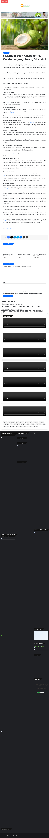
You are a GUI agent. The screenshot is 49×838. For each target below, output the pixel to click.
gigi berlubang (11, 112)
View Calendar (4, 312)
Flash (11, 424)
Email (4, 287)
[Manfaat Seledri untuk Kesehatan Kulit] (9, 249)
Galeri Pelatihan (17, 424)
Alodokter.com (10, 228)
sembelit (12, 153)
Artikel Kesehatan (11, 422)
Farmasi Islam (6, 424)
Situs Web (27, 287)
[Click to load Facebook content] (41, 635)
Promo (44, 424)
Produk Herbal (38, 424)
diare (8, 102)
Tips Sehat (36, 426)
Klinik (28, 424)
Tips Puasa (30, 426)
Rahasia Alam (6, 52)
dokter (5, 220)
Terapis (25, 426)
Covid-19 (21, 422)
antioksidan (31, 122)
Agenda (5, 422)
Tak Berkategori (19, 426)
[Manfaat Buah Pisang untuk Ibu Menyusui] (24, 249)
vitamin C (9, 80)
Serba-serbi (12, 426)
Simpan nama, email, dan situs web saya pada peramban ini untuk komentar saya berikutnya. (23, 293)
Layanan (32, 424)
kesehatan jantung (11, 188)
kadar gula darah (24, 167)
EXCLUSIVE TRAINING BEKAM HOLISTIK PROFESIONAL (20, 306)
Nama (4, 282)
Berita (17, 422)
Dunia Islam (41, 422)
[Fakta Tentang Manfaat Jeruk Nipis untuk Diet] (39, 249)
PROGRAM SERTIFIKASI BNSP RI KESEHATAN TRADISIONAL (22, 311)
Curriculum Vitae (28, 422)
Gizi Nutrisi (23, 424)
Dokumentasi (35, 422)
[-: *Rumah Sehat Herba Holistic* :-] (24, 5)
